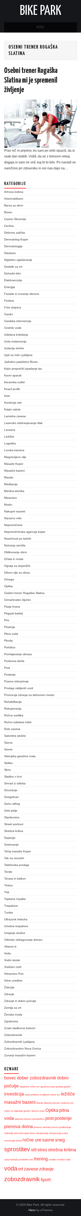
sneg (60, 1139)
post (49, 1118)
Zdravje (9, 994)
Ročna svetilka (13, 715)
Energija (9, 287)
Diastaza (10, 253)
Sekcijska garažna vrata (20, 756)
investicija (14, 1094)
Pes (6, 620)
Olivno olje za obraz (17, 572)
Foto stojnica (12, 307)
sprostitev (17, 1149)
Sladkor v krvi (13, 776)
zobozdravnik (22, 1179)
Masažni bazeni (14, 470)
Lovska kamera (14, 450)
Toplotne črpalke (15, 899)
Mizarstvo (10, 497)
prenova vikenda (42, 1127)
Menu (40, 27)
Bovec (8, 212)
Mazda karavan (52, 1103)
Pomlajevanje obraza (18, 654)
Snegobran (11, 797)
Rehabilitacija (13, 701)
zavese (31, 1168)
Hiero (32, 1210)
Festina (9, 300)
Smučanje (10, 790)
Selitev (8, 763)
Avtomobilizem (13, 198)
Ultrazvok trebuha (15, 919)
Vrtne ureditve (13, 980)
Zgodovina (11, 1021)
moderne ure (67, 1103)
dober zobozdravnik (36, 1077)
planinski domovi (23, 1119)
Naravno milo (13, 518)
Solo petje (10, 810)
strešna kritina (62, 1149)
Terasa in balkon (15, 878)
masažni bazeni (20, 1102)
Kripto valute (12, 409)
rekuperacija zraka (58, 1133)
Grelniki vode (12, 327)
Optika (8, 586)
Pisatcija (9, 627)
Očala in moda (13, 559)
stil (34, 1149)
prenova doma (18, 1126)
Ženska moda (13, 1014)
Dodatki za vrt (13, 266)
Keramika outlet (14, 382)
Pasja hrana (12, 606)
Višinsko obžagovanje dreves (23, 939)
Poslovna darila (14, 661)
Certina (9, 225)
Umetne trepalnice (16, 926)
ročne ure (31, 1139)
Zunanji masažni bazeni (19, 1055)
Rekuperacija (12, 708)
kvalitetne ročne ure (50, 1094)
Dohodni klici (12, 273)
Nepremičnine (13, 525)
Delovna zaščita (14, 232)
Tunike (8, 912)
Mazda (8, 477)
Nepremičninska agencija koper (24, 531)
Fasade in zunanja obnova (21, 293)
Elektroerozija (13, 280)
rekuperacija (42, 1133)
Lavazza (9, 429)
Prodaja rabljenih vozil (18, 688)
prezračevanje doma (24, 1133)
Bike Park (40, 11)
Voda (7, 953)
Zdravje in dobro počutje (20, 1001)
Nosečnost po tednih (17, 538)
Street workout (13, 824)
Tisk (6, 892)
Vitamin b (10, 946)
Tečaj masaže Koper (17, 851)
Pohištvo (9, 647)
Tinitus (8, 885)
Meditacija (10, 484)
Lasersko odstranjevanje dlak (23, 423)
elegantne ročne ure (30, 1086)
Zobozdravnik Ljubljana (19, 1041)
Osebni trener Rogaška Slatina (24, 593)
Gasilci (8, 314)
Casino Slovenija (15, 219)
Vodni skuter (12, 960)
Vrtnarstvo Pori (13, 973)
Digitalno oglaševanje (18, 259)
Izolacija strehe (14, 348)
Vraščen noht (12, 967)
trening (41, 1158)
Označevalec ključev (17, 599)
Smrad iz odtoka (15, 783)
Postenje (10, 674)
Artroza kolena (13, 191)
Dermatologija (13, 246)
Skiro (7, 769)
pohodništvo (38, 1119)
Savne (8, 749)
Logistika (10, 443)
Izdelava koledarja (16, 334)
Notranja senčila (14, 545)
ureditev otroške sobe (60, 1159)
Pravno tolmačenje (16, 681)
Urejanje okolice (14, 933)
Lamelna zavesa (15, 416)
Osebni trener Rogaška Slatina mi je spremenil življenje (31, 80)
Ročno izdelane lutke (18, 722)
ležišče (68, 1094)
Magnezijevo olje (15, 457)
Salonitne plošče (15, 735)
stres (42, 1149)
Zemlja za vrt (12, 1007)
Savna (8, 742)
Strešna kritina (13, 831)
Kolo (7, 395)
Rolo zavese (12, 729)
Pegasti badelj (13, 613)
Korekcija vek (13, 402)
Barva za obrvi (13, 205)
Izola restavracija (15, 341)
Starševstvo (12, 817)
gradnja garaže (63, 1086)
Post (7, 667)
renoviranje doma (13, 1140)
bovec (10, 1077)
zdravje (46, 1168)
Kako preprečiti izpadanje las (23, 368)
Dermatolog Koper (16, 239)
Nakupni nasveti (14, 511)
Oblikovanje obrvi (15, 552)
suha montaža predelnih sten (18, 1159)
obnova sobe (37, 1111)
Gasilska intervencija (17, 321)
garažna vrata (47, 1086)
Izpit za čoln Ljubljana (18, 355)
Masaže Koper (13, 463)
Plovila (8, 640)
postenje (63, 1118)
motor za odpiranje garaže (17, 1111)
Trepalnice (11, 905)
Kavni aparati (12, 375)
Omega (9, 579)
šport (46, 1179)
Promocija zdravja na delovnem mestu (29, 695)
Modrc (8, 504)
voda (10, 1168)
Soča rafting (12, 803)
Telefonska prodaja (16, 865)
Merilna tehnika (14, 491)
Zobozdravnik (13, 1035)
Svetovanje (11, 844)
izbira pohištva (32, 1094)
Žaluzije (9, 987)
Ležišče (9, 436)
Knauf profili (12, 389)
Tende (8, 871)
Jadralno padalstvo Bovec (21, 361)
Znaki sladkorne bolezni (19, 1028)
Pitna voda (11, 633)
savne (48, 1139)
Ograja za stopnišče (17, 565)
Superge (9, 837)
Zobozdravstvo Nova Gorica (22, 1048)
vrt (20, 1168)
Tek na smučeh (14, 858)
